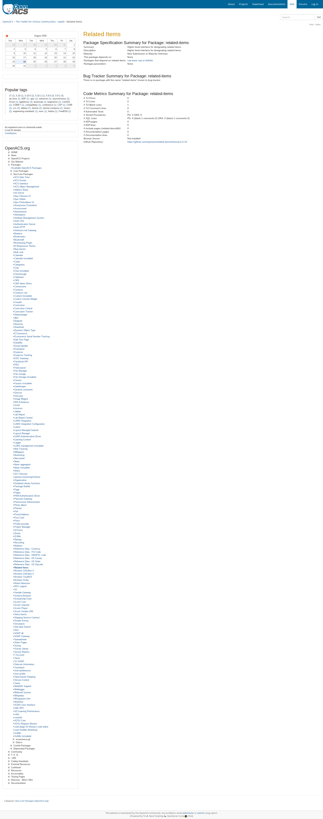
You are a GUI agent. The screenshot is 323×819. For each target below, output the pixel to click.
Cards (17, 261)
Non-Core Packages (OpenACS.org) (32, 801)
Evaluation (19, 349)
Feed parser (20, 368)
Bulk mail (18, 252)
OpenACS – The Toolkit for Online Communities (29, 21)
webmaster (188, 813)
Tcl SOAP (19, 661)
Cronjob (18, 302)
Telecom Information (24, 664)
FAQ (16, 364)
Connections (20, 286)
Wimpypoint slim (22, 698)
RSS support (20, 586)
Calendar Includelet (23, 258)
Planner (18, 508)
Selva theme (20, 614)
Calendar (18, 255)
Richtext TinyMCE (23, 577)
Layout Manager (22, 433)
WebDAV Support (22, 686)
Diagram (18, 321)
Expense (18, 352)
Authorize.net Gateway (25, 230)
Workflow (18, 702)
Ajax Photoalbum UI (24, 202)
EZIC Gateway (21, 358)
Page (16, 489)
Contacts (18, 289)
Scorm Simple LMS (23, 611)
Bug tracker (20, 249)
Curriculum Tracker (23, 311)
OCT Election (20, 474)
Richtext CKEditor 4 (24, 570)
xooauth (18, 717)
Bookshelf (19, 240)
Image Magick (21, 399)
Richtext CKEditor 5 (24, 574)
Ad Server (19, 193)
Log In (315, 4)
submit (200, 813)
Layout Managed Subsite (26, 430)
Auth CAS (19, 221)
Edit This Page (21, 339)
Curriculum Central (23, 308)
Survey (17, 645)
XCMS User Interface (24, 705)
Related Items (21, 567)
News (17, 461)
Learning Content (22, 439)
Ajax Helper (20, 199)
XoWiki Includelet (22, 736)
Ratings (18, 539)
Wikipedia (19, 695)
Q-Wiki (17, 536)
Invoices (18, 408)
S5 (15, 589)
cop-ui (141, 60)
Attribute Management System (29, 218)
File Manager (20, 371)
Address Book (21, 190)
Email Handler (21, 346)
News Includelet (22, 467)
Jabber (17, 411)
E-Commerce (20, 333)
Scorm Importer (21, 605)
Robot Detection (22, 583)
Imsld (17, 405)
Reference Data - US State (27, 561)
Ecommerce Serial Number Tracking (32, 336)
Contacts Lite (20, 293)
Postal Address (21, 514)
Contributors (11, 133)
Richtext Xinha (21, 580)
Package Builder (22, 486)
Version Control (21, 680)
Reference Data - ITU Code (27, 552)
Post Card (19, 517)
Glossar (18, 392)
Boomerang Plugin (23, 243)
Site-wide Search (22, 627)
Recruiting (19, 542)
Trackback (19, 667)
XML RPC (19, 708)
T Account (19, 655)
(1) (13, 95)
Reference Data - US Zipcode (28, 564)
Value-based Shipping (24, 677)
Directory (18, 324)
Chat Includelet (21, 271)
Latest (17, 427)
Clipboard (18, 277)
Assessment (20, 208)
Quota (17, 533)
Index (317, 24)
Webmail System (22, 692)
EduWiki (18, 342)
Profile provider (21, 524)
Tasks (17, 658)
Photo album (20, 505)
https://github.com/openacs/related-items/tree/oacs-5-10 (157, 141)
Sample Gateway (22, 592)
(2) (32, 95)
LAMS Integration (22, 421)
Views (17, 683)
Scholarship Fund (22, 598)
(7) (29, 108)
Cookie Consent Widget (25, 299)
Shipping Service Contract (27, 617)
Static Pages (20, 642)
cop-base (132, 60)
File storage (20, 374)
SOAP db (19, 633)
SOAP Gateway (22, 636)
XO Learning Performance (27, 711)
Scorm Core (20, 602)
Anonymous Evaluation (25, 205)
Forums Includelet (23, 383)
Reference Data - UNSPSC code (30, 555)
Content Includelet (23, 296)
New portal (19, 458)
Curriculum (19, 305)
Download (19, 327)
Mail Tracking (20, 449)
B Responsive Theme (24, 246)
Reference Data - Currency (27, 549)
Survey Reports (21, 652)
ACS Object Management (26, 186)
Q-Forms (18, 530)
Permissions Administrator (27, 502)
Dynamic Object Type (24, 330)
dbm (16, 318)
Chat (16, 268)
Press (17, 520)
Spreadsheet (20, 639)
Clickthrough (20, 274)
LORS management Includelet (29, 446)
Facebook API (21, 361)
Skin (16, 630)
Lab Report (19, 414)
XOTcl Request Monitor (25, 723)
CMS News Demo (23, 283)
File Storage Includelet (25, 377)
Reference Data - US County (28, 558)
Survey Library (21, 648)
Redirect (18, 545)
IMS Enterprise (21, 402)
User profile (19, 673)
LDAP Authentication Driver (27, 436)
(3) (52, 95)
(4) (62, 95)
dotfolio (149, 60)
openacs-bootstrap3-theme (27, 477)
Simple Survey (21, 620)
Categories (19, 264)
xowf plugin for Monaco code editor (31, 726)
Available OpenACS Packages (27, 168)
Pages (17, 492)
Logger (17, 442)
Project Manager (22, 527)
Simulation (19, 624)
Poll (16, 511)
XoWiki (17, 733)
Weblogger (19, 689)
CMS (16, 280)
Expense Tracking (23, 355)
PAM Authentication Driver (27, 496)
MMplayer (19, 452)
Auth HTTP (19, 227)
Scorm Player (21, 608)
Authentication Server (24, 224)
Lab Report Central (23, 417)
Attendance (19, 214)
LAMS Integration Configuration (29, 424)
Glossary (18, 396)
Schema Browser (22, 595)
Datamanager (20, 314)
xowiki (61, 21)
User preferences (22, 670)
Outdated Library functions (27, 483)
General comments (23, 389)
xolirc (17, 714)
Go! (319, 17)
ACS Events (20, 180)
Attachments (20, 211)
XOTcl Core (20, 720)
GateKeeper (20, 386)
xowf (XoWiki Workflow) (25, 730)
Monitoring (19, 455)
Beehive (18, 233)
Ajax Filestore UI (22, 196)
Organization (20, 480)
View (311, 24)
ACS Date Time (22, 177)
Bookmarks (19, 236)
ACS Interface (21, 183)
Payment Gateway (23, 499)
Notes (17, 470)
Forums (18, 380)
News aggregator (22, 464)
